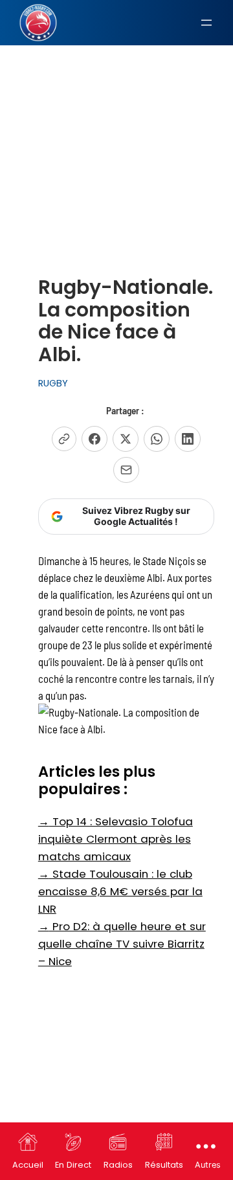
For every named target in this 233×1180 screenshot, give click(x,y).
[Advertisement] (116, 128)
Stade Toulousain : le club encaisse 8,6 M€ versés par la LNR (120, 891)
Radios (118, 1164)
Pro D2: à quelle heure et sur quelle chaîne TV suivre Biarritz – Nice (122, 943)
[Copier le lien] (64, 439)
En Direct (73, 1164)
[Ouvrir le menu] (206, 22)
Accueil (27, 1164)
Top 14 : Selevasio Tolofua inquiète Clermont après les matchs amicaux (115, 839)
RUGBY (53, 383)
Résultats (164, 1164)
